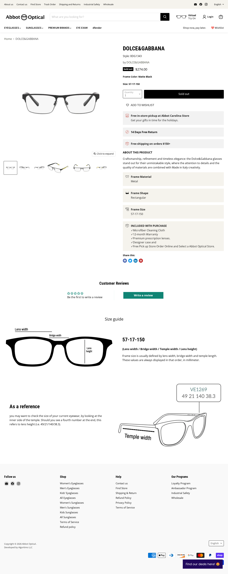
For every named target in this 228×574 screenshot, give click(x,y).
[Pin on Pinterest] (141, 261)
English (217, 4)
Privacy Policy (124, 502)
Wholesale (108, 4)
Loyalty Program (180, 483)
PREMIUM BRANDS (59, 28)
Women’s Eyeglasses (71, 483)
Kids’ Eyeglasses (69, 493)
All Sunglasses (68, 517)
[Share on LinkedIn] (136, 261)
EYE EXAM (82, 28)
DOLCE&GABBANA (138, 62)
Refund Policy (123, 497)
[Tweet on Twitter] (130, 261)
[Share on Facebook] (125, 261)
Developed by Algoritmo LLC (18, 547)
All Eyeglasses (68, 497)
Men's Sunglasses (70, 507)
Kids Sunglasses (69, 512)
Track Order (50, 4)
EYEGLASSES (12, 28)
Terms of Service (69, 522)
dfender (97, 28)
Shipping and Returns (69, 4)
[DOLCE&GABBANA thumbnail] (10, 167)
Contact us (22, 4)
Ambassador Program (183, 488)
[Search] (164, 17)
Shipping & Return (126, 493)
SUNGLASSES (34, 28)
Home (8, 38)
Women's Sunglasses (72, 502)
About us (8, 4)
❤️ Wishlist (217, 28)
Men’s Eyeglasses (69, 488)
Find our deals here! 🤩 (203, 564)
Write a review (143, 295)
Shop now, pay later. (194, 28)
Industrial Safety (92, 4)
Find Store (36, 4)
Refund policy (68, 526)
